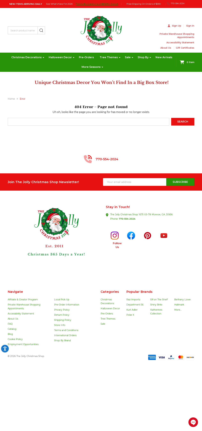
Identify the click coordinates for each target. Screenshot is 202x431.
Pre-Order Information (66, 304)
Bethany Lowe (182, 299)
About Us (165, 47)
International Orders (65, 335)
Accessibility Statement (180, 42)
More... (178, 309)
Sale (128, 57)
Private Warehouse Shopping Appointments (177, 35)
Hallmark (179, 304)
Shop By (143, 57)
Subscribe (180, 181)
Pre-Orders (86, 57)
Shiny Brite (156, 304)
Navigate (15, 292)
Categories (110, 292)
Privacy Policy (62, 309)
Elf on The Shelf (159, 299)
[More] (43, 57)
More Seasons (91, 66)
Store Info (59, 325)
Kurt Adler (131, 309)
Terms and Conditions (66, 330)
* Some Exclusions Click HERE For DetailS (97, 4)
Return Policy (61, 314)
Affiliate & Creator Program (23, 299)
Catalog (12, 329)
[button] (54, 240)
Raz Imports (133, 299)
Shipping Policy (62, 320)
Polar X (130, 314)
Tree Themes (109, 57)
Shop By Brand (62, 340)
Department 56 (134, 304)
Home (11, 98)
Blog (10, 334)
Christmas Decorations (26, 57)
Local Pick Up (61, 299)
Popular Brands (139, 292)
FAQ (10, 323)
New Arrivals (164, 57)
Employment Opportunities (23, 344)
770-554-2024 (127, 218)
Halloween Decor (60, 57)
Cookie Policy (15, 339)
